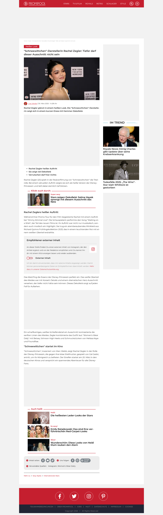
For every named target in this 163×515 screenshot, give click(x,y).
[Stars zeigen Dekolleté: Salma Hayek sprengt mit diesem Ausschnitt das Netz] (38, 200)
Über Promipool (65, 507)
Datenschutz (100, 507)
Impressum (116, 507)
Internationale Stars (51, 476)
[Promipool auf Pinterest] (103, 496)
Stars (66, 4)
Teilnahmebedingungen (41, 507)
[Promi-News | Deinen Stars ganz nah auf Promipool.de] (43, 4)
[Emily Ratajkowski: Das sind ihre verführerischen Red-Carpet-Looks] (38, 431)
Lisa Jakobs (32, 103)
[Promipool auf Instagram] (88, 496)
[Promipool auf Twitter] (74, 496)
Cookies (129, 507)
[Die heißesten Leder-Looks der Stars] (38, 418)
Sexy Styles (37, 476)
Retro (99, 4)
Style (123, 4)
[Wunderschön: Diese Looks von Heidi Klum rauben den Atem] (38, 445)
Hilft (88, 507)
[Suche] (131, 4)
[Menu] (137, 4)
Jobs (79, 507)
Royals (89, 4)
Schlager (111, 4)
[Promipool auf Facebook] (59, 496)
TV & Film (77, 4)
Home (25, 41)
